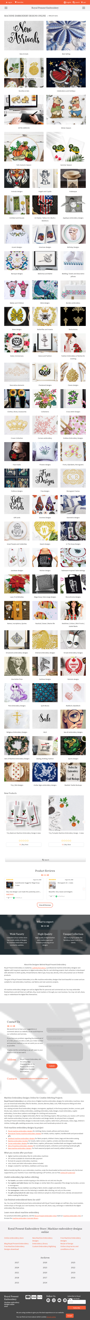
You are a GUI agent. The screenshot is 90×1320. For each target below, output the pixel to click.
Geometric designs (73, 517)
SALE (45, 732)
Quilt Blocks (45, 706)
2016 (73, 1277)
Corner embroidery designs (17, 1143)
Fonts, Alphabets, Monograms (73, 465)
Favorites (20, 2)
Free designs (45, 491)
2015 (17, 1282)
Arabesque (73, 191)
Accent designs (17, 247)
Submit (52, 1066)
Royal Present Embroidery (45, 7)
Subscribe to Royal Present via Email (74, 1297)
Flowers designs (45, 465)
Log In (9, 2)
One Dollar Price (16, 679)
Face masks (17, 465)
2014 (45, 1282)
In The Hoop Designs (73, 544)
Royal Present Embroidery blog (45, 1216)
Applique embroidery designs (73, 218)
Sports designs (73, 759)
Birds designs (45, 303)
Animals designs (16, 191)
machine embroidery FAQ (72, 1216)
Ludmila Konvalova (39, 968)
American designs (45, 247)
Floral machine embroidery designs (20, 1131)
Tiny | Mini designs (17, 785)
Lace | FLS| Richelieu (17, 597)
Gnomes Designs (45, 517)
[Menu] (6, 7)
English (68, 2)
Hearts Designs (45, 544)
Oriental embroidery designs (45, 653)
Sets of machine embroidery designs (20, 1146)
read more (9, 894)
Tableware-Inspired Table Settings (73, 570)
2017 (45, 1277)
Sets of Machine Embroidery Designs (16, 759)
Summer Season (66, 165)
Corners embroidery (45, 438)
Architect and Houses (16, 218)
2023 (45, 1267)
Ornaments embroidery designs (17, 653)
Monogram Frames (73, 491)
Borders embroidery (73, 303)
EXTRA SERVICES (24, 128)
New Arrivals (24, 54)
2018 (17, 1277)
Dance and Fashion (45, 356)
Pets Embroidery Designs (17, 706)
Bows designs (17, 329)
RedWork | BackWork (73, 706)
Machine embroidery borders (18, 1141)
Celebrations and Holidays (66, 91)
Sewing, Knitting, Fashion (45, 759)
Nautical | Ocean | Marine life (45, 623)
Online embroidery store (14, 1238)
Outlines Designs (45, 679)
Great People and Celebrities (17, 544)
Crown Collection (17, 438)
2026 (45, 1262)
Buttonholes (73, 329)
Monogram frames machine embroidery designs (24, 1133)
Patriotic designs (73, 679)
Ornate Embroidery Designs (73, 653)
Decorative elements (17, 385)
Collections (45, 412)
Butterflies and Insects (45, 329)
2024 (17, 1267)
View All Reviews (45, 905)
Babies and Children (17, 303)
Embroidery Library (40, 1243)
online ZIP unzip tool (67, 1173)
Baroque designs (17, 274)
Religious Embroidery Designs (17, 732)
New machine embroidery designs (20, 1148)
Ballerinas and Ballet (45, 274)
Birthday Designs (73, 247)
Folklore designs (17, 491)
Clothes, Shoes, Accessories (16, 412)
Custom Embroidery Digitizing (44, 1246)
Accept (69, 1316)
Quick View (23, 814)
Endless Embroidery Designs (73, 438)
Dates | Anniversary (17, 356)
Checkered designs (45, 385)
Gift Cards (17, 517)
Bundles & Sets (24, 91)
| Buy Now (23, 844)
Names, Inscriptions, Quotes (17, 623)
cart (84, 2)
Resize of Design (66, 1243)
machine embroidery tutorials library (25, 1218)
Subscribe (76, 1308)
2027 (17, 1262)
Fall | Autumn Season (24, 165)
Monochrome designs (73, 597)
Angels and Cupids (45, 191)
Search (46, 860)
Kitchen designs (45, 570)
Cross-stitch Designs (73, 412)
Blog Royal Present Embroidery (16, 1243)
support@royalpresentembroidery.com (34, 1078)
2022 (73, 1267)
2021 (17, 1272)
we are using (51, 1317)
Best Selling (66, 54)
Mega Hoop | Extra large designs (45, 597)
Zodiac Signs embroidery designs (45, 785)
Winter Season (66, 128)
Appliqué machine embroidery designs (21, 1138)
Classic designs (73, 385)
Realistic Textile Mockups (73, 785)
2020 (45, 1272)
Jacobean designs (17, 570)
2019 (73, 1272)
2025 (73, 1262)
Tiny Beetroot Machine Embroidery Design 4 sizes (24, 833)
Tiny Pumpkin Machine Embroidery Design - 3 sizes (66, 833)
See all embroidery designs (73, 732)
